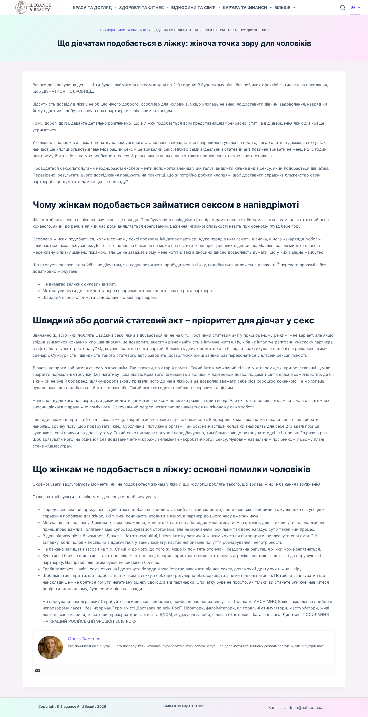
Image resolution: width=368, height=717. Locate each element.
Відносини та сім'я (123, 30)
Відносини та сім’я (193, 7)
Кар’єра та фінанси (245, 7)
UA (353, 7)
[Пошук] (342, 7)
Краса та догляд (92, 7)
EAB (101, 30)
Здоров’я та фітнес (141, 7)
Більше (282, 7)
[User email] (37, 670)
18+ (145, 30)
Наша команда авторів (184, 706)
